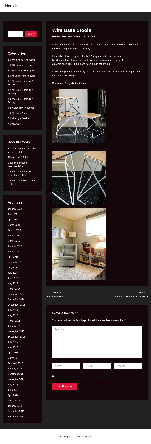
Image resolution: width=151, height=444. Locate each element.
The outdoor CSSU (18, 157)
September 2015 (16, 336)
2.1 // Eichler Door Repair (21, 70)
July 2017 (13, 273)
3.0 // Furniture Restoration (21, 76)
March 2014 (14, 400)
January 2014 (15, 406)
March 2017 (14, 289)
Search (11, 28)
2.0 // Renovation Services (21, 65)
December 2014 (16, 374)
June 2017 (13, 278)
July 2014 (13, 384)
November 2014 (16, 379)
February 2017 (15, 294)
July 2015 (13, 342)
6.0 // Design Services (19, 118)
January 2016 (15, 326)
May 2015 (13, 347)
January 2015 (15, 368)
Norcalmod (14, 6)
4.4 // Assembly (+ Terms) (21, 107)
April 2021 (13, 219)
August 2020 (14, 230)
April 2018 (13, 257)
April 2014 (13, 395)
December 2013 (16, 411)
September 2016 (16, 304)
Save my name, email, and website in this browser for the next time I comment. (93, 376)
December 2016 (16, 299)
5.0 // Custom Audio (18, 113)
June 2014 (13, 390)
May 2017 (13, 283)
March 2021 (14, 225)
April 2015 (13, 352)
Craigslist (70, 83)
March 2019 (14, 241)
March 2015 (14, 358)
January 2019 (15, 246)
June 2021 (13, 214)
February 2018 (15, 262)
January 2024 (15, 209)
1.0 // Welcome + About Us (21, 60)
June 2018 (13, 251)
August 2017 (14, 267)
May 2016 (13, 315)
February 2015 (15, 363)
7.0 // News (13, 123)
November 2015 (16, 331)
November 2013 (16, 416)
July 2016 (13, 310)
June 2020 (13, 235)
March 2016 (14, 320)
